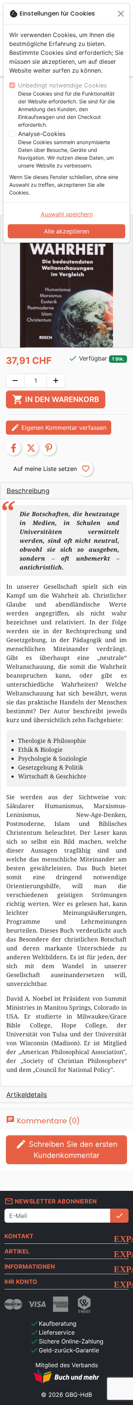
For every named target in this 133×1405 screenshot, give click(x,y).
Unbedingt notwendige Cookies (62, 85)
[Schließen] (121, 14)
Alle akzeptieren (66, 231)
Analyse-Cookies (41, 133)
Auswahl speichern (67, 214)
